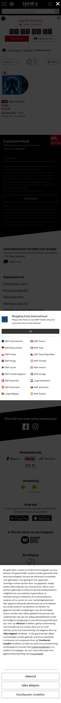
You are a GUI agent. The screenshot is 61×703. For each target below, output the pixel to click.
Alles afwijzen (30, 685)
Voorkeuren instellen (30, 694)
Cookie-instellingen (40, 646)
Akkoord (30, 676)
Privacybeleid (36, 653)
